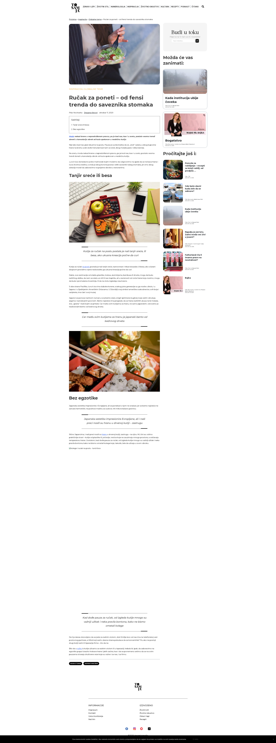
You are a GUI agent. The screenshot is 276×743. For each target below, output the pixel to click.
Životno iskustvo (150, 6)
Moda (71, 136)
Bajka (188, 278)
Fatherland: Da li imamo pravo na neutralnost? (193, 257)
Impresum (93, 710)
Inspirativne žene (91, 663)
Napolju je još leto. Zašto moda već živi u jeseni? (195, 234)
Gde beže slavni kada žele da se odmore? (193, 188)
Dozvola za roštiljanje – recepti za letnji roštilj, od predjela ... (195, 167)
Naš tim (91, 719)
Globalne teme (95, 19)
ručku (79, 649)
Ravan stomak (75, 663)
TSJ (189, 176)
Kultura (165, 6)
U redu (195, 739)
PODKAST (185, 6)
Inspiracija (133, 6)
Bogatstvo (173, 140)
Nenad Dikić (176, 105)
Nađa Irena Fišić (198, 199)
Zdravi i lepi (89, 6)
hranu (104, 434)
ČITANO (195, 6)
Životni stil (103, 6)
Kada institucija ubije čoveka (193, 210)
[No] (273, 739)
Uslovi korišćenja (95, 716)
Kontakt (92, 713)
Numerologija (118, 6)
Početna (72, 19)
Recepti (175, 6)
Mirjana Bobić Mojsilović (188, 144)
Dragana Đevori (91, 113)
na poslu (86, 267)
